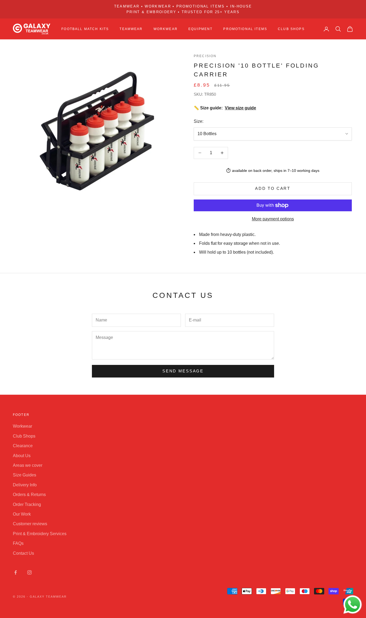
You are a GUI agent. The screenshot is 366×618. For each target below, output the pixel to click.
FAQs (18, 543)
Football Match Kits (85, 29)
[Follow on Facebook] (15, 572)
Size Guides (24, 475)
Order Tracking (27, 504)
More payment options (273, 219)
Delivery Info (25, 485)
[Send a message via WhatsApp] (352, 604)
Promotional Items (245, 29)
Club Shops (291, 29)
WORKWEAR (166, 29)
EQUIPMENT (200, 29)
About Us (22, 455)
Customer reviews (30, 523)
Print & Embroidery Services (39, 533)
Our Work (22, 514)
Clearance (23, 445)
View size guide (240, 108)
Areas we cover (27, 465)
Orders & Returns (29, 494)
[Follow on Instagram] (29, 572)
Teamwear (131, 29)
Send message (182, 371)
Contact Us (23, 553)
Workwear (22, 426)
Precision (205, 56)
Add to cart (272, 188)
